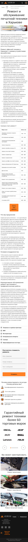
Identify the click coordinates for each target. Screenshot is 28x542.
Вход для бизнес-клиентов (7, 533)
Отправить (14, 374)
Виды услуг (7, 7)
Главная (2, 7)
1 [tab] (10, 447)
